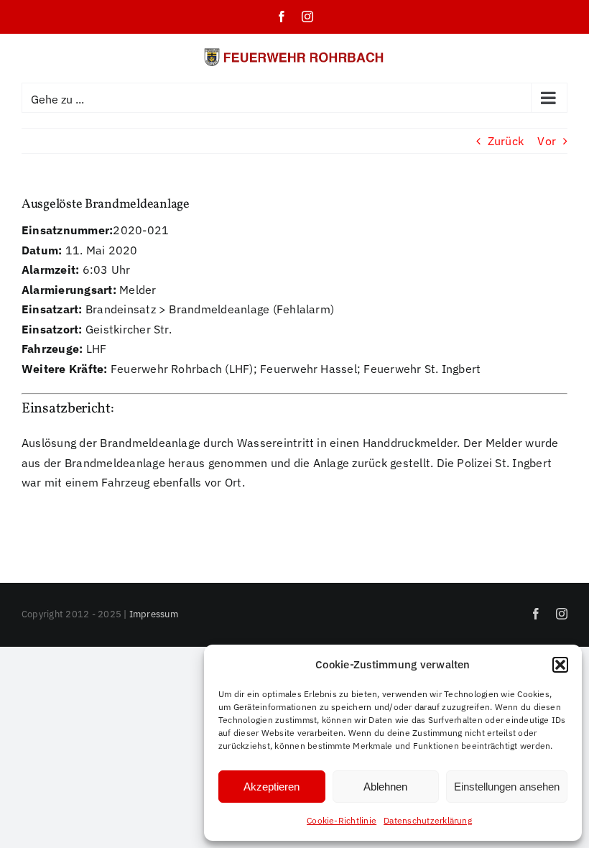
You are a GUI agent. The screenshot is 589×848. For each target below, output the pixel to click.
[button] (560, 665)
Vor (546, 141)
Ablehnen (385, 786)
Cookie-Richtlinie (341, 820)
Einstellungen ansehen (507, 786)
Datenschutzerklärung (428, 820)
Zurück (506, 141)
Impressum (153, 614)
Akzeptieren (272, 786)
